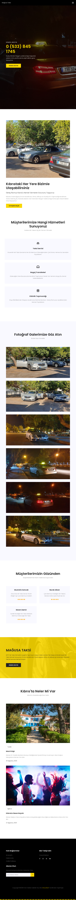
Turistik (9, 747)
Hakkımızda (10, 858)
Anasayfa (9, 855)
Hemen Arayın (13, 66)
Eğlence (10, 809)
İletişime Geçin (14, 206)
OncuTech (45, 888)
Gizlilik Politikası (11, 861)
